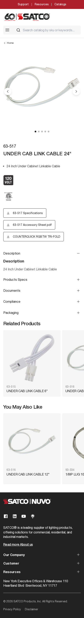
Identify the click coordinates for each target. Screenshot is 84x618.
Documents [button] (11, 290)
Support (23, 4)
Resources (42, 4)
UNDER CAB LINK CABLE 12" (28, 474)
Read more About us (18, 544)
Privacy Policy (12, 609)
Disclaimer (31, 609)
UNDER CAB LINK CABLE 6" (27, 391)
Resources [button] (12, 572)
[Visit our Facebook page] (5, 516)
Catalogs (60, 4)
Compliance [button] (11, 301)
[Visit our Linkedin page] (14, 516)
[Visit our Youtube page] (23, 516)
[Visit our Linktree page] (32, 516)
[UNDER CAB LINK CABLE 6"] (32, 357)
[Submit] (18, 30)
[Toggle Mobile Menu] (7, 29)
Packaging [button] (11, 312)
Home (10, 42)
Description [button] (11, 253)
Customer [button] (11, 563)
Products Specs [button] (15, 279)
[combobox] (47, 30)
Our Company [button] (13, 555)
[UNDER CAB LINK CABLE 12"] (32, 441)
